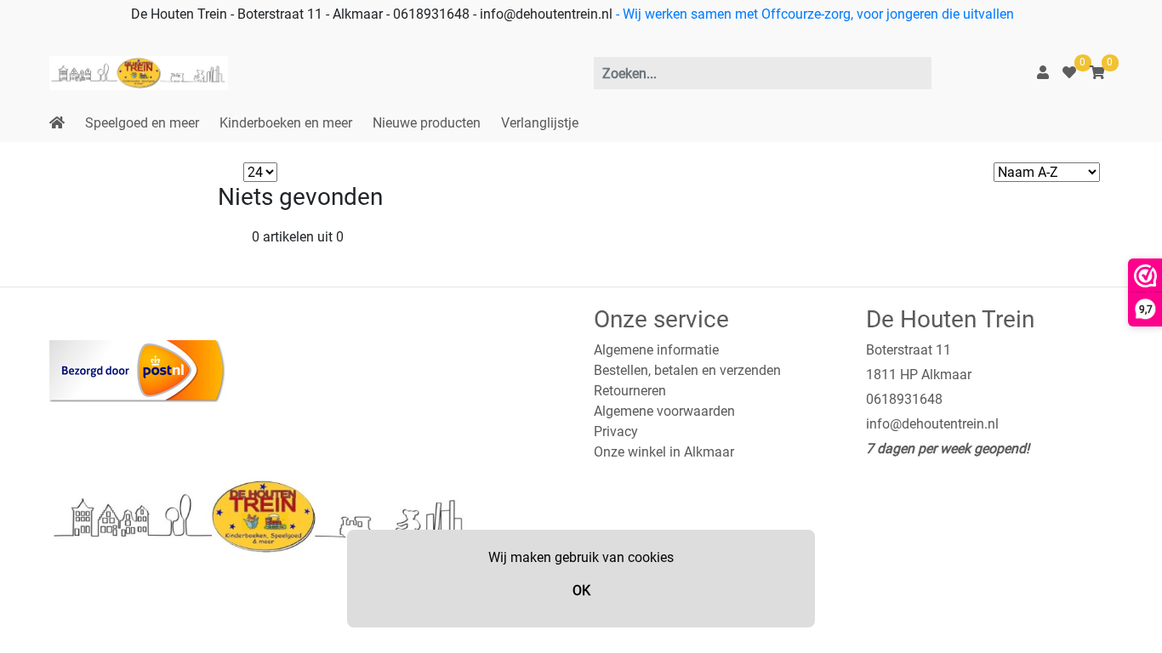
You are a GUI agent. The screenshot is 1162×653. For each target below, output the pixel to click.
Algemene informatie (656, 350)
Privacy (616, 431)
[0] (1069, 73)
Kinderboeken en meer (285, 123)
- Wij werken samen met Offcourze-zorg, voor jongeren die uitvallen (813, 14)
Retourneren (630, 391)
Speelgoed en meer (142, 123)
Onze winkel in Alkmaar (664, 452)
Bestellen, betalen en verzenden (687, 370)
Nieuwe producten (427, 123)
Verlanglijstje (539, 123)
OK (581, 590)
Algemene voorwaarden (664, 411)
